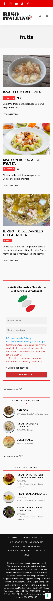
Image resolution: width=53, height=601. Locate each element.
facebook (4, 3)
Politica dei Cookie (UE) (19, 551)
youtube (16, 3)
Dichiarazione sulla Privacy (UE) (26, 542)
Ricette (9, 97)
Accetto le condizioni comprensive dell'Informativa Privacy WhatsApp (25, 360)
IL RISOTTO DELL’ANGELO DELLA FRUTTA (23, 233)
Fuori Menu (39, 551)
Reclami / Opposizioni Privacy (26, 546)
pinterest (22, 3)
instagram (10, 3)
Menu (47, 16)
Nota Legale (38, 538)
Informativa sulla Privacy (18, 338)
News (7, 240)
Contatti (25, 538)
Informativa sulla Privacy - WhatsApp (25, 341)
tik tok (28, 3)
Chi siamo (13, 538)
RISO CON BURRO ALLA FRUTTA (21, 162)
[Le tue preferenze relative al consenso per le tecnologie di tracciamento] (48, 596)
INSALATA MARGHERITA (22, 92)
